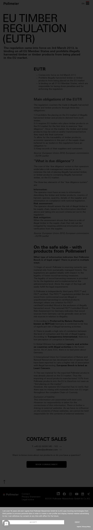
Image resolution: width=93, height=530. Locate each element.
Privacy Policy (86, 526)
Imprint (79, 526)
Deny (77, 522)
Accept (33, 522)
